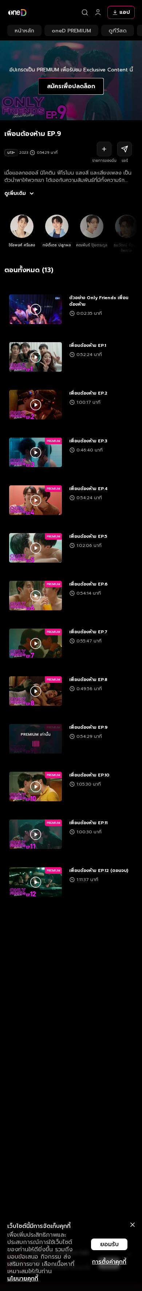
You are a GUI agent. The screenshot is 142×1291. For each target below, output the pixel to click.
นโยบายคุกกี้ (22, 1278)
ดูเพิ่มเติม (15, 193)
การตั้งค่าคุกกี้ (109, 1261)
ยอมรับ (109, 1244)
